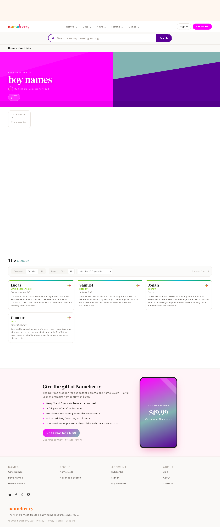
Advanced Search (70, 477)
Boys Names (15, 477)
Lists (85, 26)
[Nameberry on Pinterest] (22, 494)
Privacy (40, 520)
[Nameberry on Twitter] (10, 494)
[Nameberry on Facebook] (16, 494)
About (167, 477)
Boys (53, 271)
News (100, 26)
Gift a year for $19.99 (61, 433)
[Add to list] (69, 285)
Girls (63, 271)
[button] (110, 271)
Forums (116, 26)
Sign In (184, 26)
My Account (118, 483)
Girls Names (15, 471)
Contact (168, 483)
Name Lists (66, 471)
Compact (18, 271)
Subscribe (202, 26)
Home (11, 48)
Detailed (32, 271)
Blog (165, 471)
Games (132, 26)
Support (70, 520)
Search (164, 38)
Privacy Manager (55, 520)
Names (70, 26)
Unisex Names (16, 483)
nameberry (21, 508)
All (42, 271)
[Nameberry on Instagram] (28, 494)
